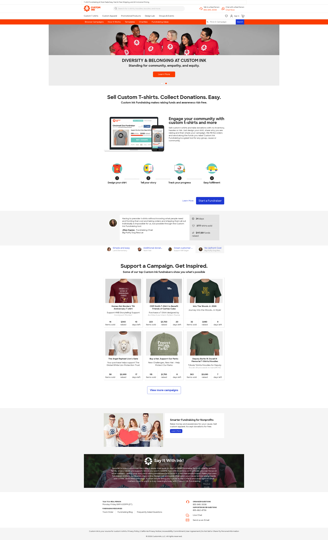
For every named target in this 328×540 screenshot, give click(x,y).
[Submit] (116, 8)
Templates (130, 22)
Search (240, 22)
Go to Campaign (123, 301)
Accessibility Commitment (173, 531)
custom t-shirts (120, 531)
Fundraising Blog (125, 512)
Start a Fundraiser (210, 200)
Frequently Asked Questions (149, 512)
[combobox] (149, 8)
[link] (92, 9)
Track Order (107, 512)
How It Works (114, 22)
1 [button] (162, 83)
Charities (143, 22)
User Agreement (193, 531)
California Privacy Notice (150, 531)
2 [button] (166, 83)
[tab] (119, 249)
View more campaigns (164, 390)
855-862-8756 (199, 510)
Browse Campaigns (94, 22)
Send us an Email (201, 520)
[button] (235, 10)
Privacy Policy (133, 531)
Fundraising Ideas (160, 22)
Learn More (164, 74)
